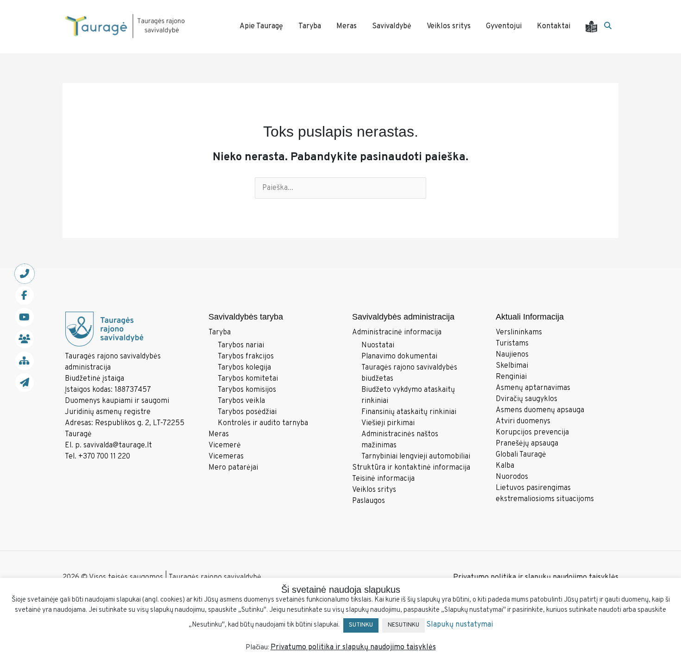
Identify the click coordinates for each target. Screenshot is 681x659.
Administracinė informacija (396, 332)
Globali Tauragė (521, 454)
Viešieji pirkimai (388, 423)
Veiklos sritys (374, 490)
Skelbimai (512, 365)
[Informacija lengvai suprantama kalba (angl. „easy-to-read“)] (595, 26)
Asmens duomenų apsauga (540, 410)
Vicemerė (224, 445)
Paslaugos (368, 501)
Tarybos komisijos (247, 390)
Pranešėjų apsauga (527, 443)
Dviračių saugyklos (526, 399)
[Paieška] (608, 26)
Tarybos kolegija (244, 367)
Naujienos (512, 354)
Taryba (219, 332)
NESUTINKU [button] (403, 625)
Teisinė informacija (383, 478)
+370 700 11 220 (104, 456)
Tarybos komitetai (248, 378)
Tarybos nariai (241, 345)
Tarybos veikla (241, 401)
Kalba (505, 466)
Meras (218, 434)
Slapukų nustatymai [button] (459, 624)
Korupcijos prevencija (532, 432)
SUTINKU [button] (361, 625)
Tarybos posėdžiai (247, 412)
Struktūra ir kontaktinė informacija (411, 467)
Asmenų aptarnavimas (533, 388)
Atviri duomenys (523, 421)
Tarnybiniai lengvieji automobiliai (415, 456)
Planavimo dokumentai (399, 356)
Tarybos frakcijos (246, 356)
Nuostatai (377, 345)
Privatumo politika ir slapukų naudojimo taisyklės (535, 577)
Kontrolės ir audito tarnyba (263, 423)
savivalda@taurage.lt (117, 445)
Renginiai (511, 377)
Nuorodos (512, 477)
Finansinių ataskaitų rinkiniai (408, 412)
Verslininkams (519, 332)
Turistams (512, 343)
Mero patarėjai (233, 467)
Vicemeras (226, 456)
